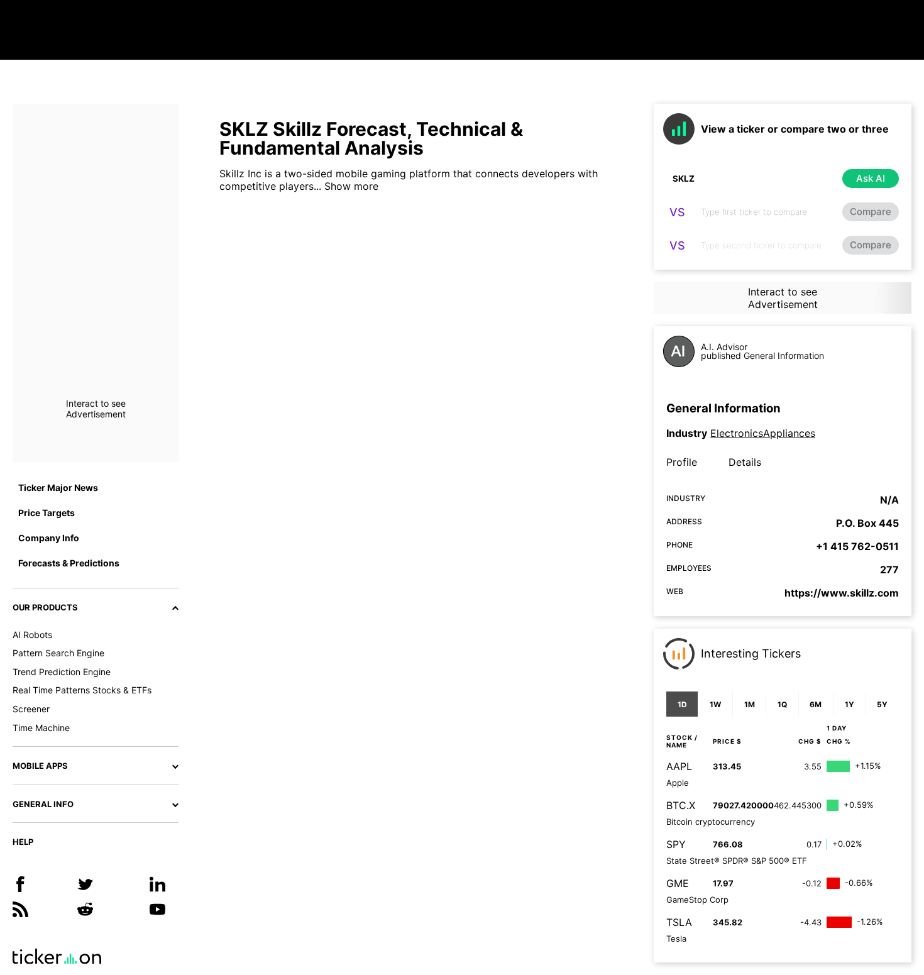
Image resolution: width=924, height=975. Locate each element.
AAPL (679, 766)
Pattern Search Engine (58, 652)
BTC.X (680, 805)
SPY (676, 844)
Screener (31, 708)
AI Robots (32, 634)
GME (677, 883)
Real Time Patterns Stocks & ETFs (82, 690)
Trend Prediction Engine (62, 671)
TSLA (679, 922)
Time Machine (41, 727)
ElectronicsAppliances (762, 433)
